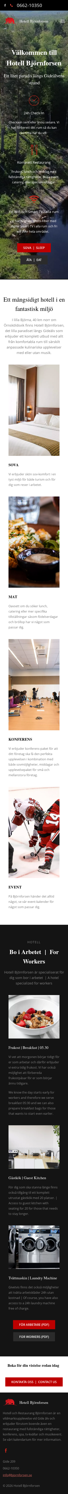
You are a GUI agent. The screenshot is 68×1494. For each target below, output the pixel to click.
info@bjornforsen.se (17, 1475)
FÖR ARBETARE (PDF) (34, 1325)
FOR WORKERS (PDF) (34, 1337)
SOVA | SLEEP (34, 248)
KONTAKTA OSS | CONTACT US (34, 1382)
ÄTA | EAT (34, 260)
